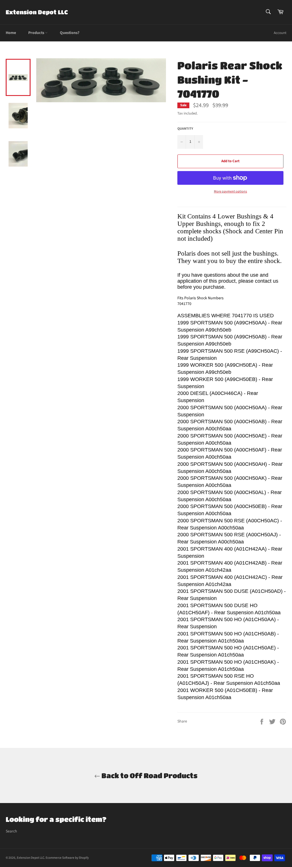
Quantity (185, 129)
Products (36, 33)
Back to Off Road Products (149, 775)
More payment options (230, 191)
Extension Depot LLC (37, 12)
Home (11, 33)
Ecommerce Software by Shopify (67, 858)
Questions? (69, 33)
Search (11, 831)
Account (280, 32)
